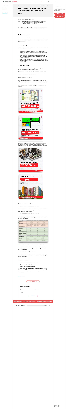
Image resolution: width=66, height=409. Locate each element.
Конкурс (29, 1)
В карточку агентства (33, 281)
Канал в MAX (60, 13)
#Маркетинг (25, 5)
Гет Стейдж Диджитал (4, 8)
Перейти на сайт (22, 276)
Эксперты (61, 1)
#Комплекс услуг (20, 5)
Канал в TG (61, 16)
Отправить (45, 305)
